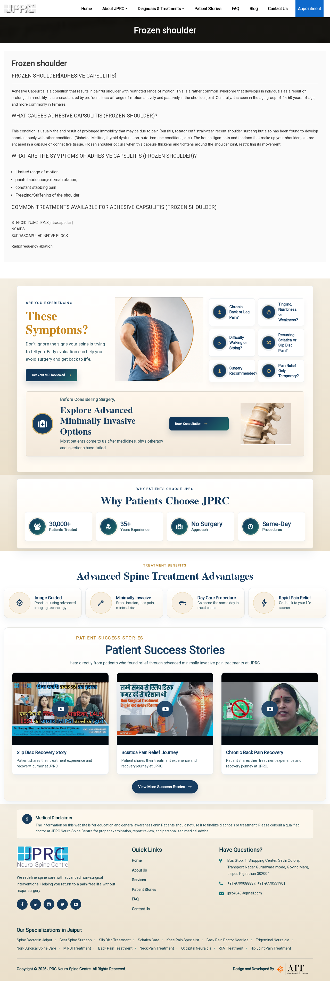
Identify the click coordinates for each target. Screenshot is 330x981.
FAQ (235, 8)
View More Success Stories (161, 786)
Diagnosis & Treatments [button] (159, 8)
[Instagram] (49, 904)
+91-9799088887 (241, 883)
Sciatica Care (148, 940)
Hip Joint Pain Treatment (271, 948)
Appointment (309, 8)
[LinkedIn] (35, 904)
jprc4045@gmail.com (244, 893)
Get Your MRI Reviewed (48, 375)
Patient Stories (207, 8)
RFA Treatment (231, 948)
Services (139, 880)
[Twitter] (62, 904)
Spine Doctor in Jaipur (34, 940)
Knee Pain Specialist (183, 940)
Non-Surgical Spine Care (36, 948)
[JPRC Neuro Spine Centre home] (45, 857)
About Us (139, 870)
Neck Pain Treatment (157, 948)
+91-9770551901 (271, 883)
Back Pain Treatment (115, 948)
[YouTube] (75, 904)
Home (86, 8)
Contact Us (278, 8)
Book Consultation (188, 424)
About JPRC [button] (113, 8)
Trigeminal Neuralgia (272, 940)
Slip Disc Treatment (115, 940)
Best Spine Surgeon (76, 940)
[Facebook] (22, 904)
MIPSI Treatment (77, 948)
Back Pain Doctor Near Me (228, 940)
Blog (254, 8)
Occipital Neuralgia (196, 948)
